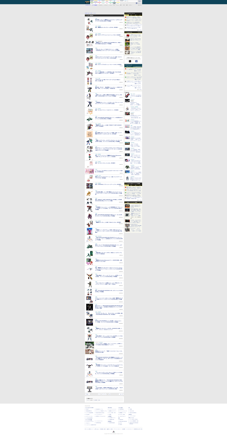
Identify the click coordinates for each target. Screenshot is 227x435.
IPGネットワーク (131, 417)
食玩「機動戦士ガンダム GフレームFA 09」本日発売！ (106, 27)
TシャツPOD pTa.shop (134, 419)
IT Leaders (87, 414)
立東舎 (110, 414)
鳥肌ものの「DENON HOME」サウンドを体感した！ (135, 44)
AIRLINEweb (121, 409)
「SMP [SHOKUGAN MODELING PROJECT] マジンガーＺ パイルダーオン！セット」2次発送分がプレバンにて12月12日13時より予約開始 (109, 238)
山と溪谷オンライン (112, 417)
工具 (124, 5)
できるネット (88, 423)
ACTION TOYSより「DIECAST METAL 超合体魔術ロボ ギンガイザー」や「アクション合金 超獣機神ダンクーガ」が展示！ (135, 227)
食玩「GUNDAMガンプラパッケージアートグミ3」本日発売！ (108, 184)
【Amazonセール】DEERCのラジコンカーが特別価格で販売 (135, 96)
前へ (87, 394)
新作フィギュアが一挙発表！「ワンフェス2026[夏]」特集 (134, 202)
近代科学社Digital (112, 422)
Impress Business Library (100, 412)
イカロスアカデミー (122, 416)
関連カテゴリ (90, 398)
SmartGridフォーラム (99, 409)
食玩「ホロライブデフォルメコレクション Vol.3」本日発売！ (108, 34)
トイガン (110, 5)
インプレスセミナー (99, 414)
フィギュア (105, 5)
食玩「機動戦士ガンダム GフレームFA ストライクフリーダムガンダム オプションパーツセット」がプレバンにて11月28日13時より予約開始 (108, 269)
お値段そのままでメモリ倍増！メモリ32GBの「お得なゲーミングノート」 (135, 36)
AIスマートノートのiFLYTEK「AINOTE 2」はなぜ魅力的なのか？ (135, 52)
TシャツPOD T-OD (112, 412)
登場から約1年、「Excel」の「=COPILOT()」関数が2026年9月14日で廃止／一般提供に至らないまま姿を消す (134, 188)
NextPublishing (98, 422)
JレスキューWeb (122, 414)
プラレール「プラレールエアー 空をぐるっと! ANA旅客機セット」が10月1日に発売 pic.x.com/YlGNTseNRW (134, 73)
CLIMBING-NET (111, 419)
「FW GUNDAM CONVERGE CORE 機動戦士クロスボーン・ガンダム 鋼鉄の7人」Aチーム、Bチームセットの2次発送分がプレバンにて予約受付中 (108, 358)
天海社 (131, 409)
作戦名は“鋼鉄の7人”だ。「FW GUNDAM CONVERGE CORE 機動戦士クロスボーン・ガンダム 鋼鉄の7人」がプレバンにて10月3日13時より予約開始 (109, 381)
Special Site (129, 32)
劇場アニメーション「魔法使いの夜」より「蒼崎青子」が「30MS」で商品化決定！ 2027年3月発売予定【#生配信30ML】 (135, 174)
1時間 (127, 15)
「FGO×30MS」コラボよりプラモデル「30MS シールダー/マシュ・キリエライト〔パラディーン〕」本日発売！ (135, 110)
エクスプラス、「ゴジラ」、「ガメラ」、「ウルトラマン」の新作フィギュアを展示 (135, 229)
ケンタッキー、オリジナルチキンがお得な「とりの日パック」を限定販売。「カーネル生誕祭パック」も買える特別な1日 (134, 193)
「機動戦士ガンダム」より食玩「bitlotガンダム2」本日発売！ (108, 222)
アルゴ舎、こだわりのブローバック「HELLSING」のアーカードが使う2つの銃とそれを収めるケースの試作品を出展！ (135, 222)
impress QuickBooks (133, 412)
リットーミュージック (112, 409)
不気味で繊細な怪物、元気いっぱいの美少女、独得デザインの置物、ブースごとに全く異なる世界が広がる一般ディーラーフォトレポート (135, 211)
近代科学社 (109, 421)
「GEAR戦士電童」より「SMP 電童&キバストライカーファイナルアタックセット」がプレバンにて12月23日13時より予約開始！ (108, 193)
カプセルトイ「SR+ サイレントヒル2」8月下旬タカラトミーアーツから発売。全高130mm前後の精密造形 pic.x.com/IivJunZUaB (134, 78)
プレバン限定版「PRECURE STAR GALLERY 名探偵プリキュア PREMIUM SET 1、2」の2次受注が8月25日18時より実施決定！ (135, 129)
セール (130, 5)
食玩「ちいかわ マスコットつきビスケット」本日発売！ (107, 109)
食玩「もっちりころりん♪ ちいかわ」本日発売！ (105, 163)
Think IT (87, 409)
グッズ (117, 5)
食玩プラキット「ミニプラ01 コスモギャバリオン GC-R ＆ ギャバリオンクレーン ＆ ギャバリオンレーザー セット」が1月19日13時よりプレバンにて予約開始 (108, 149)
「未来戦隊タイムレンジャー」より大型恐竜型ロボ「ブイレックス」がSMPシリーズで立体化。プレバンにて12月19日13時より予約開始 (109, 208)
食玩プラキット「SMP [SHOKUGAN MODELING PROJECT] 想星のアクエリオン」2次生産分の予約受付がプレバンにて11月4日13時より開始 (109, 307)
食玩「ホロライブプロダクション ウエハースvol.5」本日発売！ (108, 64)
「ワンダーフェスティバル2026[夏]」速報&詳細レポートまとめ (135, 206)
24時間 (131, 15)
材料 (127, 5)
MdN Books (121, 419)
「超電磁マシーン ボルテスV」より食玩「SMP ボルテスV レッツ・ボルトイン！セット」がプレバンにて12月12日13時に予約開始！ (108, 231)
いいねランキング (138, 66)
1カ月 (140, 15)
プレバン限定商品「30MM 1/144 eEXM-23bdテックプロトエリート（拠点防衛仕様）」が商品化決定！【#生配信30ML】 (135, 152)
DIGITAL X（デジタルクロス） (101, 416)
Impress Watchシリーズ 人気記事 (133, 183)
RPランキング (129, 66)
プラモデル (100, 5)
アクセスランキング (131, 13)
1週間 (135, 15)
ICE (129, 407)
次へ (121, 394)
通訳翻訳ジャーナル (122, 412)
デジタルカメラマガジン (90, 421)
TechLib (120, 424)
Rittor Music (110, 407)
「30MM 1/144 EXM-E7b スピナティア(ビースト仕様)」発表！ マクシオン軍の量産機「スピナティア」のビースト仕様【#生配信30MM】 (135, 163)
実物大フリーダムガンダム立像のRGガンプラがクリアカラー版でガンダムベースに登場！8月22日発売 (134, 25)
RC (114, 5)
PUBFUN (130, 414)
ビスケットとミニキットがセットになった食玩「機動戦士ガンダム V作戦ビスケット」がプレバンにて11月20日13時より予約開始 (109, 299)
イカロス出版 (120, 407)
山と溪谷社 (109, 416)
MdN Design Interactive (123, 421)
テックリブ (120, 423)
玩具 (120, 5)
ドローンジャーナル (89, 416)
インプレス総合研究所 (89, 412)
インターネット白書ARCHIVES (91, 424)
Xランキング (129, 65)
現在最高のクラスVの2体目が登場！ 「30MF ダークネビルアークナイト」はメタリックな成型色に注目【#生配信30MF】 (135, 140)
